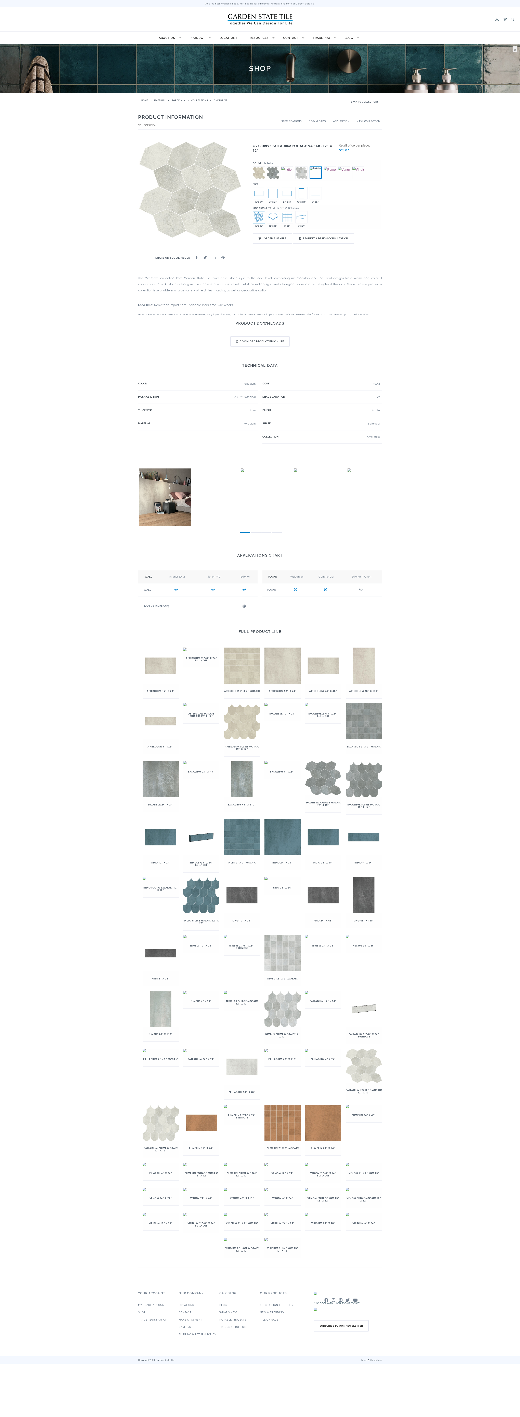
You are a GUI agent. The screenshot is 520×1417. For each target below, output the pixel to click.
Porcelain (178, 100)
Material (160, 100)
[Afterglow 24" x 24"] (273, 193)
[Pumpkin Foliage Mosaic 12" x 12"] (330, 166)
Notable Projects (232, 1319)
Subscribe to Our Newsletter (341, 1325)
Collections (199, 100)
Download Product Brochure (262, 341)
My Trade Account (152, 1305)
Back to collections (364, 102)
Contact (290, 37)
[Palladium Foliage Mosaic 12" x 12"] (316, 172)
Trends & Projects (233, 1327)
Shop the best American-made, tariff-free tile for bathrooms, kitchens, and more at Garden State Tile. (260, 3)
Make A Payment (190, 1319)
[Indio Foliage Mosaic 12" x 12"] (287, 166)
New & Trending (272, 1312)
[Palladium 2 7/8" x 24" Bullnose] (301, 217)
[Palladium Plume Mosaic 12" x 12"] (273, 217)
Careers (185, 1327)
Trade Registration (152, 1319)
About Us (167, 37)
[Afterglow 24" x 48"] (287, 193)
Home (144, 100)
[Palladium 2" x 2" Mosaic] (287, 217)
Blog (349, 37)
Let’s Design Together (276, 1305)
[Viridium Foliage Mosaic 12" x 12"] (358, 166)
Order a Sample (274, 238)
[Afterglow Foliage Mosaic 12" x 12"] (259, 166)
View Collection (368, 121)
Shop (141, 1312)
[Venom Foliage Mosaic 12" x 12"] (344, 166)
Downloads (317, 121)
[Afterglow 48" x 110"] (301, 193)
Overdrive (221, 100)
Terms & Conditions (371, 1360)
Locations (229, 37)
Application (341, 121)
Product (197, 37)
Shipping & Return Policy (197, 1334)
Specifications (291, 121)
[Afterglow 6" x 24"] (316, 193)
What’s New (228, 1312)
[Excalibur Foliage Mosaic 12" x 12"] (273, 166)
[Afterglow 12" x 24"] (259, 193)
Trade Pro (321, 37)
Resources (259, 37)
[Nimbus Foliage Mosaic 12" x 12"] (301, 166)
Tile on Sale (269, 1319)
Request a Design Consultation (325, 238)
